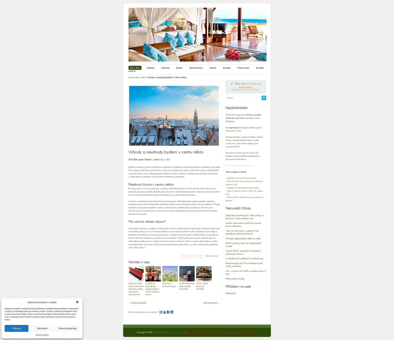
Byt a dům (135, 68)
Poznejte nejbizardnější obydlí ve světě (243, 238)
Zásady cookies (42, 335)
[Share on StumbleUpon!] (164, 312)
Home (131, 77)
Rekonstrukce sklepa (235, 279)
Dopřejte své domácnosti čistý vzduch (243, 188)
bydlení (229, 140)
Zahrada (165, 68)
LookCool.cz (231, 143)
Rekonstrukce (196, 68)
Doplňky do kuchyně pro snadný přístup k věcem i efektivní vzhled (152, 289)
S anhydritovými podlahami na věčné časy (244, 258)
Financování (243, 68)
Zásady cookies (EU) (175, 332)
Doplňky (151, 68)
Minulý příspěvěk (137, 303)
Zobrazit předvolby (67, 328)
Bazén (179, 68)
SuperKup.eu (234, 127)
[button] (77, 302)
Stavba (212, 68)
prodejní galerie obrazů (245, 153)
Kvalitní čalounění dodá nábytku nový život (186, 286)
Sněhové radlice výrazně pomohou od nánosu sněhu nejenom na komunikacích (136, 289)
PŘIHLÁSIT (231, 293)
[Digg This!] (171, 312)
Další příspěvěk (211, 303)
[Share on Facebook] (168, 312)
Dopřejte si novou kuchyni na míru (241, 178)
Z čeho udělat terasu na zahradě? (202, 286)
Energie (227, 68)
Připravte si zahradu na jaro (169, 284)
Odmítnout (42, 328)
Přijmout (16, 328)
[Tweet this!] (160, 312)
